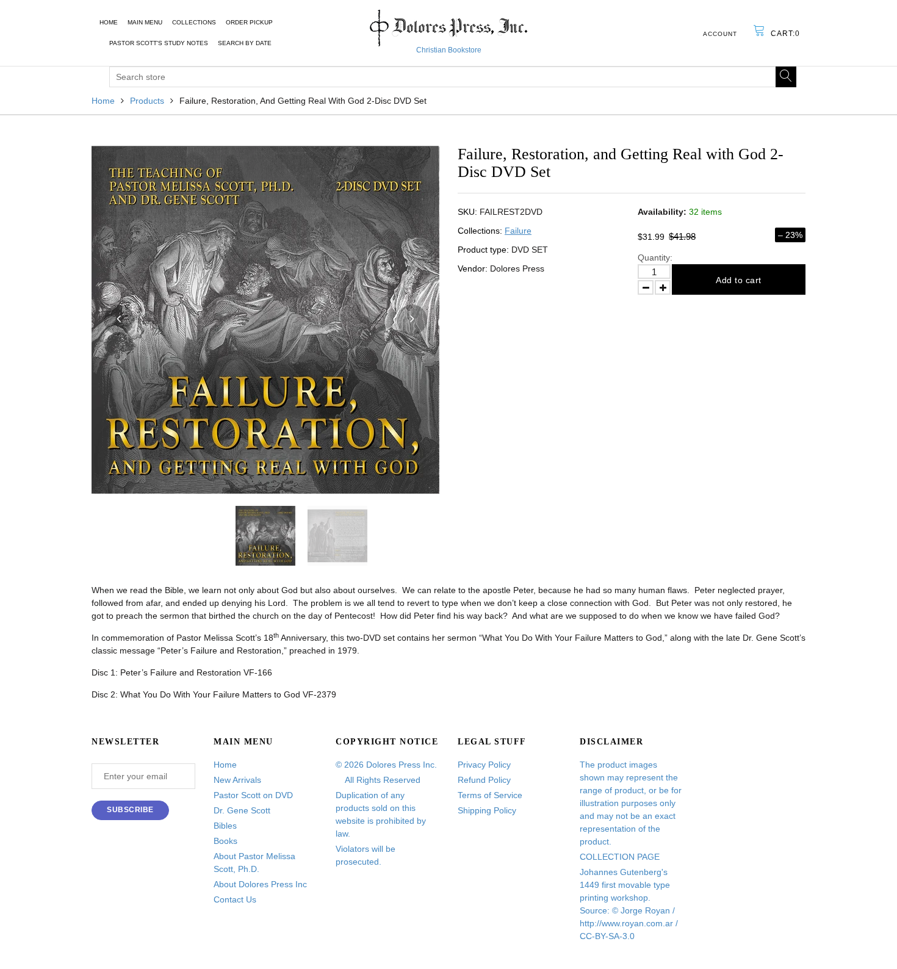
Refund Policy (484, 780)
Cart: (785, 33)
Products (147, 101)
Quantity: (655, 257)
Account (720, 34)
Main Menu (145, 22)
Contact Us (235, 899)
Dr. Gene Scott (242, 810)
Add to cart (739, 280)
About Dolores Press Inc (260, 884)
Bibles (225, 825)
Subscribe (130, 809)
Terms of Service (490, 795)
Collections (194, 22)
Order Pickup (249, 22)
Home (108, 22)
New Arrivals (237, 780)
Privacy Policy (484, 764)
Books (225, 841)
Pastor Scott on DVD (253, 795)
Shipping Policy (487, 810)
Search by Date (245, 43)
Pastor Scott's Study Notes (158, 43)
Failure (518, 231)
